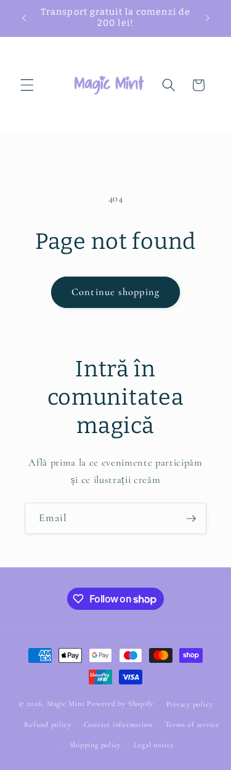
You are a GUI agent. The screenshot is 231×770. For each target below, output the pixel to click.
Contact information (118, 724)
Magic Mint (66, 704)
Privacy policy (189, 704)
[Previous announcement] (24, 17)
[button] (27, 85)
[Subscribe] (191, 519)
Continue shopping (115, 292)
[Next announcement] (207, 17)
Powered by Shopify (120, 704)
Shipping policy (95, 744)
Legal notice (154, 744)
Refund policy (47, 724)
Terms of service (192, 724)
